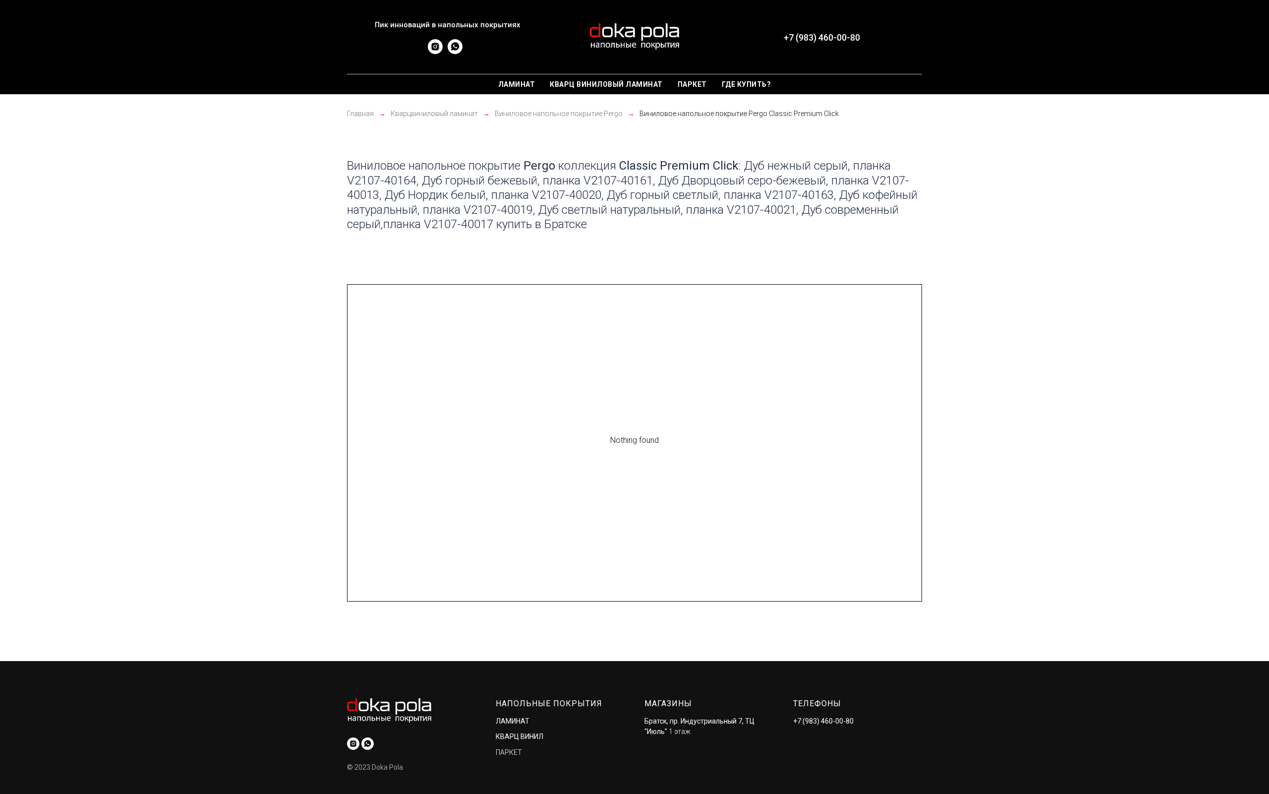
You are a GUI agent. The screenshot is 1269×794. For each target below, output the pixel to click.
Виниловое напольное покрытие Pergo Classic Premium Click (739, 114)
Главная (360, 114)
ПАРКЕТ (509, 752)
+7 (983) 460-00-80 (823, 721)
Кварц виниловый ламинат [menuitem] (606, 84)
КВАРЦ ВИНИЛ (519, 736)
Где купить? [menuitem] (746, 84)
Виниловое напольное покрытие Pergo (559, 114)
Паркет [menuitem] (692, 84)
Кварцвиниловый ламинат (434, 114)
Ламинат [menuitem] (516, 84)
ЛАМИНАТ (512, 721)
